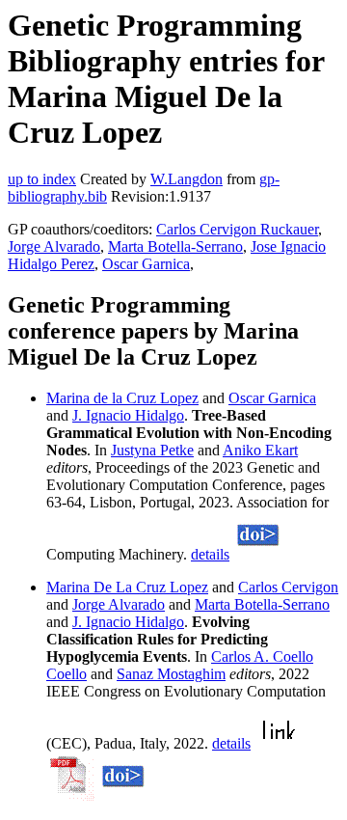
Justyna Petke (152, 450)
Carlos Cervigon (288, 587)
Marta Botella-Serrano (175, 246)
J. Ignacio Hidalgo (128, 415)
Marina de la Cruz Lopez (122, 398)
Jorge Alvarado (54, 246)
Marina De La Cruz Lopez (127, 587)
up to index (42, 179)
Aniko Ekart (260, 450)
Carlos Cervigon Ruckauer (237, 229)
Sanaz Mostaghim (171, 674)
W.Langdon (186, 179)
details (210, 554)
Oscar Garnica (146, 264)
